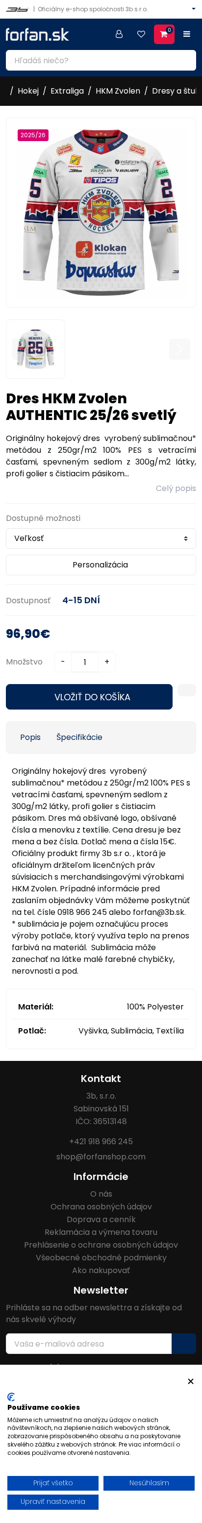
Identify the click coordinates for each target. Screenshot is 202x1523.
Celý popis (176, 488)
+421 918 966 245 (101, 1141)
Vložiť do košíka (92, 697)
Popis (30, 737)
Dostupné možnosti (43, 518)
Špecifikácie (79, 737)
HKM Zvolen (118, 91)
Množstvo (24, 661)
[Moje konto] (119, 34)
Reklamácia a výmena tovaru (101, 1232)
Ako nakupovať (101, 1270)
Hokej (28, 91)
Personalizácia (100, 564)
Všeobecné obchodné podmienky (101, 1257)
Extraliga (67, 91)
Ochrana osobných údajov (101, 1206)
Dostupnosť (28, 600)
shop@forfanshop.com (101, 1156)
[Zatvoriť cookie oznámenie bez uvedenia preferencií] (191, 1381)
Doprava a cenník (101, 1219)
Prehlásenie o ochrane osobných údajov (101, 1245)
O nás (101, 1194)
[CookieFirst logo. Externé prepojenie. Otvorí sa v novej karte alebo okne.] (11, 1397)
